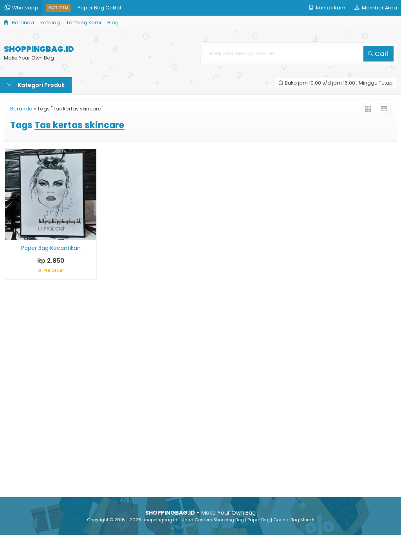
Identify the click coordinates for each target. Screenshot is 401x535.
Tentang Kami (83, 22)
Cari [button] (380, 53)
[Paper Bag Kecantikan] (50, 194)
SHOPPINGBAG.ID (39, 49)
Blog (113, 22)
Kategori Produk (40, 85)
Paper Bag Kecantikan (51, 248)
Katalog (50, 22)
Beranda (22, 22)
